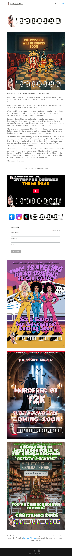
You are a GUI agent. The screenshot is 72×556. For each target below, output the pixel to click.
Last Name (14, 245)
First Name (14, 238)
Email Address (15, 232)
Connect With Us (29, 538)
